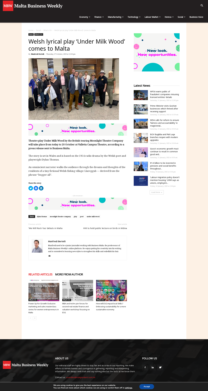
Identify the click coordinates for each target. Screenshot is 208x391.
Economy (83, 17)
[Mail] (50, 256)
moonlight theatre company (60, 216)
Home (30, 30)
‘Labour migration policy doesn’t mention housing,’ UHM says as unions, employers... (165, 180)
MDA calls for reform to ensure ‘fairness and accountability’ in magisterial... (164, 123)
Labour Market (151, 17)
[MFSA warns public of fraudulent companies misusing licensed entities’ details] (141, 95)
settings (128, 388)
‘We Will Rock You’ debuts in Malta (45, 228)
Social (180, 17)
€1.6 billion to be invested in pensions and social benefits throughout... (163, 166)
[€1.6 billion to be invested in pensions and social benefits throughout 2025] (141, 167)
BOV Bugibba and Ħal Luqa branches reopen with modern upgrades (164, 137)
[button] (201, 6)
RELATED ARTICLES (40, 274)
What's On (47, 30)
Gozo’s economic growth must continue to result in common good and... (164, 151)
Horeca (168, 17)
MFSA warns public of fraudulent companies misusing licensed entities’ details (164, 94)
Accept (147, 386)
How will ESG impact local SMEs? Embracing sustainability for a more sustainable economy (111, 306)
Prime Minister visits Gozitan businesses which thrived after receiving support (164, 108)
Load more (155, 192)
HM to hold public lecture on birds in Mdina (105, 228)
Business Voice (196, 17)
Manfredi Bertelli (37, 54)
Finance (97, 17)
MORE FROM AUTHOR (69, 274)
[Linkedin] (153, 367)
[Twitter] (160, 367)
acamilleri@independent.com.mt (80, 377)
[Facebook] (145, 367)
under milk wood (93, 216)
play (75, 216)
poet (82, 216)
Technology (133, 17)
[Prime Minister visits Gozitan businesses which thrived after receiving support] (141, 109)
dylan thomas (42, 216)
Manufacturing (114, 17)
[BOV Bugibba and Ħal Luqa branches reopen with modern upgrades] (141, 138)
